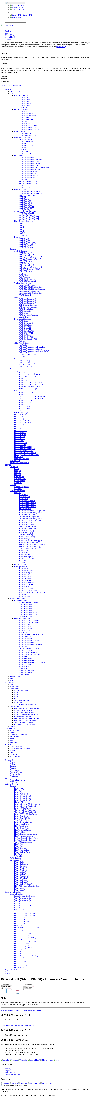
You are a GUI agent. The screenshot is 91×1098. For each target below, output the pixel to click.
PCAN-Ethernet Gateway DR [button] (29, 191)
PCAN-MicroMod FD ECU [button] (29, 165)
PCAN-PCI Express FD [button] (27, 115)
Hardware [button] (13, 93)
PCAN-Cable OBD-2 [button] (26, 401)
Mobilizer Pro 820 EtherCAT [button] (29, 217)
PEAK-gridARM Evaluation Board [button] (26, 455)
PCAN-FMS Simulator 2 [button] (27, 281)
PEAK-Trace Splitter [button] (26, 309)
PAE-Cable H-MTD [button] (26, 407)
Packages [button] (17, 471)
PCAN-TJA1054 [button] (25, 153)
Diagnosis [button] (17, 237)
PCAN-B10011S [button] (20, 415)
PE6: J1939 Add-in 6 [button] (26, 271)
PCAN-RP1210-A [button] (25, 575)
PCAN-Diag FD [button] (24, 241)
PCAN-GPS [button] (18, 427)
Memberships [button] (14, 736)
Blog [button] (11, 684)
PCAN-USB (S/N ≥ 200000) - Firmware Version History (21, 1010)
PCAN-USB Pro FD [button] (26, 103)
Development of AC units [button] (23, 716)
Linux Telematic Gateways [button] (23, 221)
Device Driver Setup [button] (26, 535)
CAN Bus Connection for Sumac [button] (30, 349)
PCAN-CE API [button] (24, 596)
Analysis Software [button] (20, 251)
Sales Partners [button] (15, 756)
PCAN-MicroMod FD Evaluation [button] (30, 159)
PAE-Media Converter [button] (26, 139)
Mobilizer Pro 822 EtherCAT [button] (29, 219)
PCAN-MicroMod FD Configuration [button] (32, 289)
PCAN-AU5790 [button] (24, 151)
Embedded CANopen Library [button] (29, 365)
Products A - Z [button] (15, 461)
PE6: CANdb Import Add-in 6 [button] (29, 269)
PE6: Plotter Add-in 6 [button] (26, 265)
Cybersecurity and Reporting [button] (20, 748)
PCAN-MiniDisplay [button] (26, 247)
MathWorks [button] (23, 345)
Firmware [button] (17, 475)
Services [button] (13, 485)
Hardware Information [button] (17, 598)
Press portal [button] (14, 742)
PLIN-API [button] (22, 341)
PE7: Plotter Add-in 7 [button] (26, 255)
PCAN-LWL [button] (23, 147)
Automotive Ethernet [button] (21, 690)
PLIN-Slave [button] (18, 457)
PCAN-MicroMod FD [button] (26, 157)
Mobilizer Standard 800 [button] (27, 215)
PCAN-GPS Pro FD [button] (26, 187)
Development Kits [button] (20, 567)
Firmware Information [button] (22, 618)
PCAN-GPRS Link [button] (21, 425)
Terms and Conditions (13, 1075)
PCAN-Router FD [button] (25, 201)
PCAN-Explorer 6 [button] (25, 263)
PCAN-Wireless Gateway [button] (23, 447)
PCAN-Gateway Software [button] (28, 652)
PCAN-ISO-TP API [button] (26, 333)
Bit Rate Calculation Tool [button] (28, 305)
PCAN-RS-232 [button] (19, 439)
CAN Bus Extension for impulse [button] (30, 353)
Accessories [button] (23, 235)
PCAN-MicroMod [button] (20, 431)
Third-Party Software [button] (21, 343)
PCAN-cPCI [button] (18, 417)
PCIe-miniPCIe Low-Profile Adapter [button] (31, 375)
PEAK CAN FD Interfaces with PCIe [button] (32, 634)
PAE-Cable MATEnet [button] (26, 409)
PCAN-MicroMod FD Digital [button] (29, 163)
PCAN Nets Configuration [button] (28, 529)
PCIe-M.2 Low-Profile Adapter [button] (30, 377)
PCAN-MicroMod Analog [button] (28, 171)
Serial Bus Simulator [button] (21, 459)
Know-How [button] (9, 35)
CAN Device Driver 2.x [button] (27, 610)
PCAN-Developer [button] (25, 573)
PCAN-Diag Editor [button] (25, 523)
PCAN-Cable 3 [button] (24, 395)
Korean (20, 17)
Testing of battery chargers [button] (23, 722)
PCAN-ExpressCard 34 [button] (22, 423)
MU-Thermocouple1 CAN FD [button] (29, 183)
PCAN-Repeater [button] (24, 143)
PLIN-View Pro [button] (24, 277)
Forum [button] (12, 678)
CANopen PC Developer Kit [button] (29, 363)
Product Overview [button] (16, 91)
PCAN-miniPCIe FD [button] (26, 119)
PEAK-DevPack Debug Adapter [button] (30, 389)
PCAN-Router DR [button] (25, 203)
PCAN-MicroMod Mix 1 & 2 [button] (29, 175)
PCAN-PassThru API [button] (26, 331)
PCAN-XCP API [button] (25, 329)
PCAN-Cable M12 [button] (25, 405)
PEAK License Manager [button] (27, 537)
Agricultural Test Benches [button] (23, 710)
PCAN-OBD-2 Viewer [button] (27, 279)
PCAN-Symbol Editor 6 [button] (27, 301)
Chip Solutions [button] (19, 131)
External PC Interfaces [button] (22, 95)
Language (20, 3)
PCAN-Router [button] (24, 199)
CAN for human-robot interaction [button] (26, 714)
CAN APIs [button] (18, 702)
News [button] (12, 738)
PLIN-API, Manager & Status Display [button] (32, 592)
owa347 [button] (21, 223)
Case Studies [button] (14, 706)
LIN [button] (15, 698)
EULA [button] (12, 680)
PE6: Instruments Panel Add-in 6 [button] (30, 267)
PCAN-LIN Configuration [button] (28, 515)
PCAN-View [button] (23, 275)
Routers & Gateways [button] (21, 189)
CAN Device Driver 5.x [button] (27, 604)
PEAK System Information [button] (28, 315)
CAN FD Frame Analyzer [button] (28, 307)
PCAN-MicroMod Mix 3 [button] (27, 177)
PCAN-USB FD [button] (24, 99)
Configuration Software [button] (22, 283)
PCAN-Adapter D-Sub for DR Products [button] (33, 383)
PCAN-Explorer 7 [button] (25, 253)
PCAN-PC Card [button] (20, 435)
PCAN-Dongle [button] (19, 419)
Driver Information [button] (20, 600)
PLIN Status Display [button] (26, 533)
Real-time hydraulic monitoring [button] (25, 720)
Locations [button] (13, 754)
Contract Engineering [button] (21, 487)
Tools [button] (16, 297)
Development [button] (19, 477)
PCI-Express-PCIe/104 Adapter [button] (25, 453)
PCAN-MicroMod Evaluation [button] (29, 169)
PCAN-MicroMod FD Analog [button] (29, 161)
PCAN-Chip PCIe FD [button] (26, 133)
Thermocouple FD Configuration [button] (30, 293)
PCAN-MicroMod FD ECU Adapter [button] (32, 387)
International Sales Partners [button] (19, 463)
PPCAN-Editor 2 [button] (25, 295)
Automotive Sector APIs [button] (27, 704)
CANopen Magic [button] (25, 361)
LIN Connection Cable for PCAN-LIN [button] (32, 397)
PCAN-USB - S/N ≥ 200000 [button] (29, 620)
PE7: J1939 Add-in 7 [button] (26, 261)
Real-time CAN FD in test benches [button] (26, 708)
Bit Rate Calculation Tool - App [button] (30, 547)
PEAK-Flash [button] (23, 313)
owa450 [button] (21, 229)
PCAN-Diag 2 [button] (24, 239)
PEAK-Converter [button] (25, 311)
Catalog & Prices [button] (20, 479)
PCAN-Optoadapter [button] (26, 141)
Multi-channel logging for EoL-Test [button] (26, 718)
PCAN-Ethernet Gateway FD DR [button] (31, 193)
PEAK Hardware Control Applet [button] (30, 541)
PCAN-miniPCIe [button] (25, 117)
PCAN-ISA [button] (18, 429)
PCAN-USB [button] (23, 97)
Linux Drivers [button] (24, 317)
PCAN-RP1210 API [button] (26, 325)
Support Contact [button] (15, 676)
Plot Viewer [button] (23, 273)
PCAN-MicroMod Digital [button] (28, 173)
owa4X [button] (21, 231)
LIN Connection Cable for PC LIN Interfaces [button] (34, 399)
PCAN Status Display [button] (26, 531)
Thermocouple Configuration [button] (29, 291)
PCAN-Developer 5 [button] (26, 323)
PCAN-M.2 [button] (23, 121)
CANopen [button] (18, 359)
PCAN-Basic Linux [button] (26, 571)
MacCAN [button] (22, 357)
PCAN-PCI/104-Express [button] (27, 127)
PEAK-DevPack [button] (24, 674)
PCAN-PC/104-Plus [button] (26, 123)
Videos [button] (12, 726)
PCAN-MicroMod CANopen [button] (29, 640)
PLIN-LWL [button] (23, 149)
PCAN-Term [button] (23, 379)
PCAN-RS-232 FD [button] (25, 209)
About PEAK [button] (10, 37)
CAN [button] (16, 692)
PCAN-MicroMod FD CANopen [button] (30, 644)
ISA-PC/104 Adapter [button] (21, 413)
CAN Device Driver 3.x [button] (27, 608)
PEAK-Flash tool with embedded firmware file (17, 1026)
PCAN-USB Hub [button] (20, 443)
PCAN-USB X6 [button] (24, 105)
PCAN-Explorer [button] (20, 565)
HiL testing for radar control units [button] (26, 724)
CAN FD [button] (17, 694)
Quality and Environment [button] (19, 734)
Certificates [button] (18, 483)
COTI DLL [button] (23, 563)
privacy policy (61, 47)
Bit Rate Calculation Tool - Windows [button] (32, 545)
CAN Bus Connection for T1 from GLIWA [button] (34, 351)
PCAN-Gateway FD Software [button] (29, 654)
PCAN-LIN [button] (23, 197)
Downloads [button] (14, 467)
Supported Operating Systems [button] (29, 602)
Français (20, 9)
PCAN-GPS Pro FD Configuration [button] (31, 521)
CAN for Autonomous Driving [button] (25, 712)
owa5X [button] (21, 227)
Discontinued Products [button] (18, 411)
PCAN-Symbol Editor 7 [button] (27, 303)
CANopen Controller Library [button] (29, 367)
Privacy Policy (10, 1073)
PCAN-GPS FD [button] (24, 185)
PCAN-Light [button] (23, 594)
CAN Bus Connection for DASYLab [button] (32, 347)
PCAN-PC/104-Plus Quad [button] (28, 125)
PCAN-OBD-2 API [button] (26, 337)
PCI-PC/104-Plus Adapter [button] (28, 373)
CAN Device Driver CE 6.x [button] (28, 612)
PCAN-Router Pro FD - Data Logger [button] (32, 662)
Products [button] (8, 31)
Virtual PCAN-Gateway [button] (27, 195)
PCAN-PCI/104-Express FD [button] (29, 129)
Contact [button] (8, 39)
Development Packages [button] (22, 319)
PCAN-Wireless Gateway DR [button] (24, 449)
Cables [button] (16, 391)
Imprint (7, 1071)
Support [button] (8, 33)
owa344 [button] (21, 225)
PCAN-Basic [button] (23, 321)
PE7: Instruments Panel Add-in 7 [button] (30, 257)
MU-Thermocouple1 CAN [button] (28, 181)
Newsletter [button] (13, 750)
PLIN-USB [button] (23, 107)
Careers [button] (12, 732)
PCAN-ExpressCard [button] (21, 421)
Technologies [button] (14, 688)
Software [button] (13, 249)
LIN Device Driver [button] (25, 616)
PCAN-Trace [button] (19, 441)
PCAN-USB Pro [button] (20, 445)
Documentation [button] (19, 481)
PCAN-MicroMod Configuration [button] (30, 287)
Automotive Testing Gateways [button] (25, 211)
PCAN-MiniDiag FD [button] (26, 245)
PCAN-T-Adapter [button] (25, 381)
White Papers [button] (14, 686)
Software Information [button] (17, 491)
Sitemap (8, 1069)
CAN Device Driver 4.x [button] (27, 606)
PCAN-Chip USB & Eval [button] (28, 135)
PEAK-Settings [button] (24, 539)
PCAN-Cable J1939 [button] (26, 403)
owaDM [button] (22, 233)
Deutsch (20, 7)
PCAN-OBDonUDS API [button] (28, 339)
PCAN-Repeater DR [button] (26, 145)
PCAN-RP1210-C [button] (25, 577)
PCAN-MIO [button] (23, 179)
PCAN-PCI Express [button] (26, 113)
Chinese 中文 (26, 15)
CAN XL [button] (17, 696)
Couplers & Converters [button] (22, 137)
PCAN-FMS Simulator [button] (27, 501)
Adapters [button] (17, 371)
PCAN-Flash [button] (23, 553)
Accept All (4, 85)
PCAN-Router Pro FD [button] (27, 207)
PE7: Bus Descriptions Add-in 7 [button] (30, 259)
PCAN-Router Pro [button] (25, 205)
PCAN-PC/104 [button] (19, 437)
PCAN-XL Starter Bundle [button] (23, 451)
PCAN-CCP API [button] (25, 327)
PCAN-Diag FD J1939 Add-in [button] (29, 243)
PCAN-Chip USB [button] (25, 636)
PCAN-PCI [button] (23, 111)
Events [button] (12, 740)
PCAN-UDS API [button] (25, 335)
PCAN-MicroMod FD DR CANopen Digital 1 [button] (35, 167)
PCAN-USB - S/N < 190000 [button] (29, 622)
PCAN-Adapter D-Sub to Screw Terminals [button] (34, 385)
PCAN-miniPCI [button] (20, 433)
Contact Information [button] (17, 746)
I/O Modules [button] (18, 155)
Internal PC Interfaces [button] (21, 109)
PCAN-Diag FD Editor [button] (27, 525)
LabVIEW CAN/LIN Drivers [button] (29, 355)
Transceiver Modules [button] (21, 700)
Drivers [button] (16, 469)
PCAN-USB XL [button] (25, 101)
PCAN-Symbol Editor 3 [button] (27, 299)
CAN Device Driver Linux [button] (28, 614)
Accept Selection (15, 85)
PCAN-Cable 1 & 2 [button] (26, 393)
